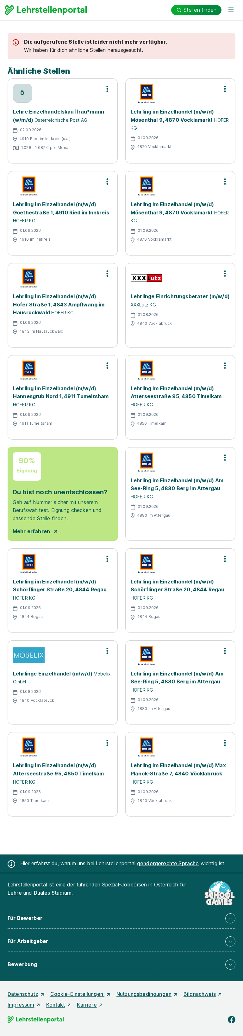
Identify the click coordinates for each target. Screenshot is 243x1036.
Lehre (15, 893)
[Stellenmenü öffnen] (107, 88)
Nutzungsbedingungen (143, 994)
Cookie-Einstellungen (77, 994)
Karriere (87, 1005)
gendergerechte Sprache (168, 863)
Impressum (21, 1005)
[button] (121, 918)
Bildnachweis (200, 994)
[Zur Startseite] (46, 10)
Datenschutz (23, 994)
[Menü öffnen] (231, 10)
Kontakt (55, 1005)
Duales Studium (53, 893)
